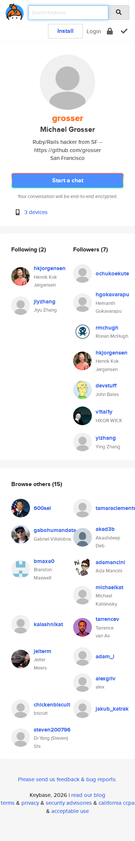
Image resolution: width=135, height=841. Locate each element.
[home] (15, 10)
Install (65, 31)
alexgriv (106, 678)
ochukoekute (112, 273)
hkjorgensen (50, 268)
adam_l (105, 656)
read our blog (88, 795)
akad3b (105, 529)
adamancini (110, 562)
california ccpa (117, 803)
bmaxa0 (44, 561)
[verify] (124, 31)
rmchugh (107, 328)
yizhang (106, 438)
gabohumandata (55, 530)
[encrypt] (110, 31)
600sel (42, 508)
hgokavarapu (112, 294)
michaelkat (109, 587)
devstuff (106, 385)
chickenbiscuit (52, 705)
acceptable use (70, 811)
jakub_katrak (112, 709)
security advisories (69, 803)
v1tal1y (104, 412)
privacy (30, 803)
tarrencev (107, 619)
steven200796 (52, 730)
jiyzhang (45, 301)
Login (94, 31)
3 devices (36, 212)
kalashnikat (48, 624)
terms (8, 803)
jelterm (42, 651)
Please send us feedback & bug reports (67, 779)
